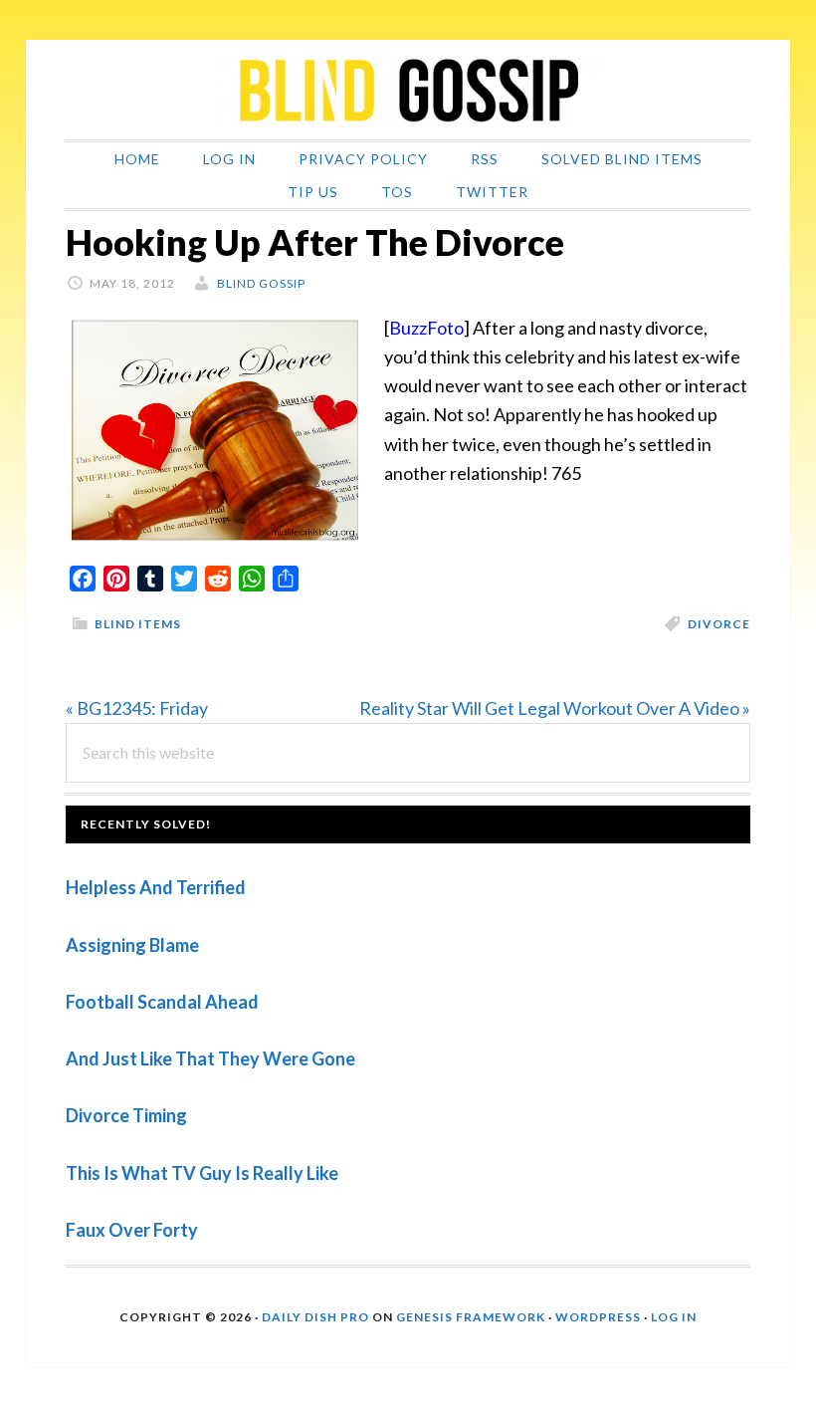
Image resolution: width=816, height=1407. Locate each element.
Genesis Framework (470, 1316)
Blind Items (138, 623)
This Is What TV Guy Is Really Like (202, 1173)
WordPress (598, 1316)
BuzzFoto (426, 328)
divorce (719, 623)
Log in (674, 1316)
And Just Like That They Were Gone (210, 1058)
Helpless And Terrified (156, 887)
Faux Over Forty (132, 1230)
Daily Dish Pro (315, 1316)
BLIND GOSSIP (408, 89)
